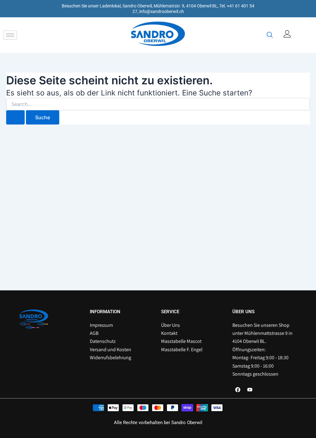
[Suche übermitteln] (15, 117)
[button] (270, 35)
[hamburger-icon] (10, 35)
